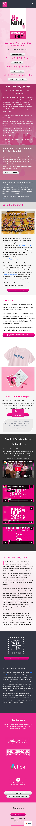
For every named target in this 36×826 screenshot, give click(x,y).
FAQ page (27, 115)
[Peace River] (18, 212)
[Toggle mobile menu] (32, 3)
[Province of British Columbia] (18, 738)
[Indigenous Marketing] (18, 749)
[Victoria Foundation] (18, 777)
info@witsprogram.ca (10, 274)
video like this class (25, 245)
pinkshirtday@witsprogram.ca (12, 259)
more (4, 198)
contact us (6, 117)
